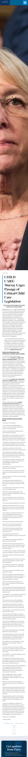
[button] (25, 3)
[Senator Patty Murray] (5, 3)
